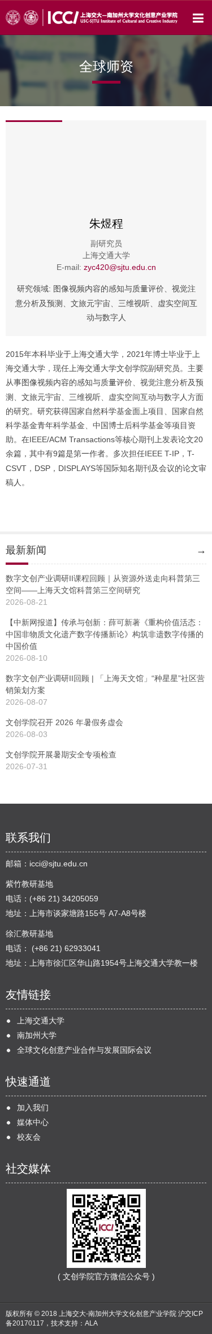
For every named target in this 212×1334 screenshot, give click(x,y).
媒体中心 (33, 1122)
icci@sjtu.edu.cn (58, 863)
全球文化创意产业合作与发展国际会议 (84, 1049)
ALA (91, 1323)
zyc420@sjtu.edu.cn (120, 267)
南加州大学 (37, 1035)
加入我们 (33, 1107)
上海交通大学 (40, 1020)
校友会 (29, 1136)
